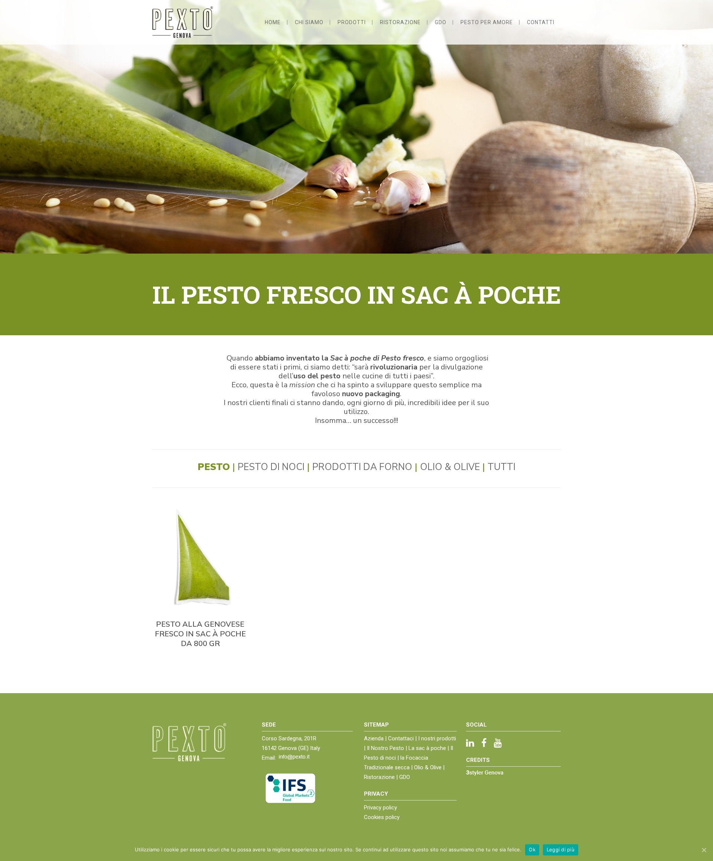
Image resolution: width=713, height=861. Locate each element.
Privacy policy (380, 807)
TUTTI (501, 467)
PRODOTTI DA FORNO (362, 467)
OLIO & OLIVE (450, 467)
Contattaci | (403, 738)
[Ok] (703, 850)
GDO (404, 777)
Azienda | (376, 738)
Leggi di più (560, 849)
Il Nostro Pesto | (387, 748)
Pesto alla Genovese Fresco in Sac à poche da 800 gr (200, 634)
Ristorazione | (381, 777)
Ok (532, 849)
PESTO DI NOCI (271, 467)
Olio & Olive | (429, 767)
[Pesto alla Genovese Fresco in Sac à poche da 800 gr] (200, 557)
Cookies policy (382, 817)
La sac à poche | (429, 748)
